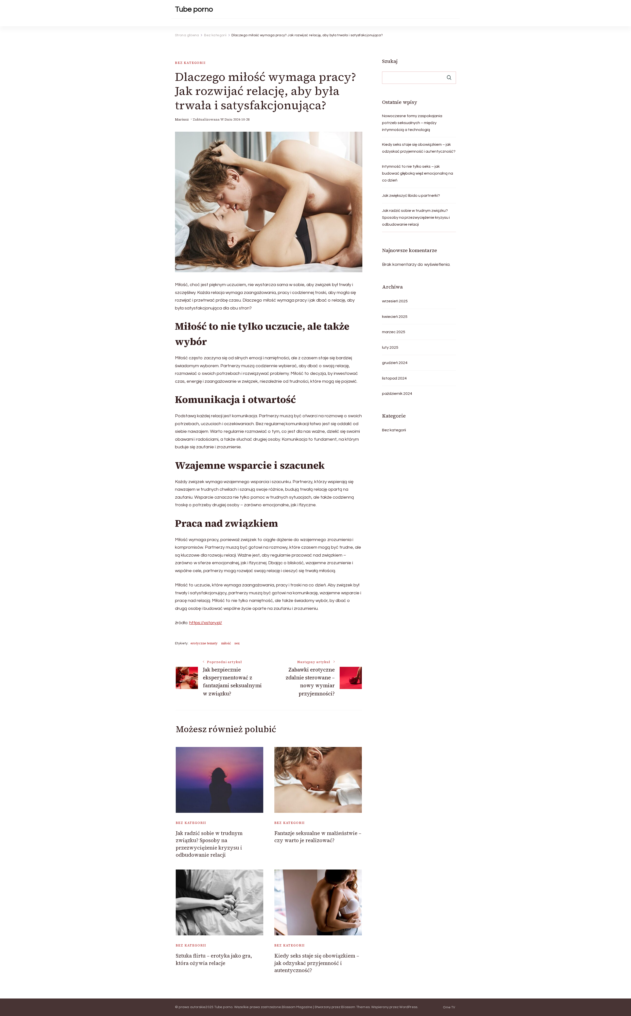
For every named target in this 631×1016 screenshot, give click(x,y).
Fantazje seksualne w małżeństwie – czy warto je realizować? (317, 837)
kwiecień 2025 (394, 317)
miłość (226, 643)
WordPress (408, 1007)
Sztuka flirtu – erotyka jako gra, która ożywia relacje (214, 959)
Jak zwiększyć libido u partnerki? (411, 196)
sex (237, 643)
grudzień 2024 (394, 363)
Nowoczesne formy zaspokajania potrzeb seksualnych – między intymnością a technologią (412, 123)
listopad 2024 (394, 378)
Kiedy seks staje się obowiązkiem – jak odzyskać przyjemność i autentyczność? (316, 963)
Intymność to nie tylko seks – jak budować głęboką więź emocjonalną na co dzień (417, 173)
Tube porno (194, 9)
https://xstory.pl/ (205, 622)
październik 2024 (397, 394)
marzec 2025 (393, 332)
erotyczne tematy (204, 643)
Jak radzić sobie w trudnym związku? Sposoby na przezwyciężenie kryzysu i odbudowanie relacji (209, 844)
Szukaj (390, 61)
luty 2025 (390, 347)
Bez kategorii (190, 63)
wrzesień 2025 (395, 301)
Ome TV (449, 1007)
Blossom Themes (355, 1007)
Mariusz (182, 119)
